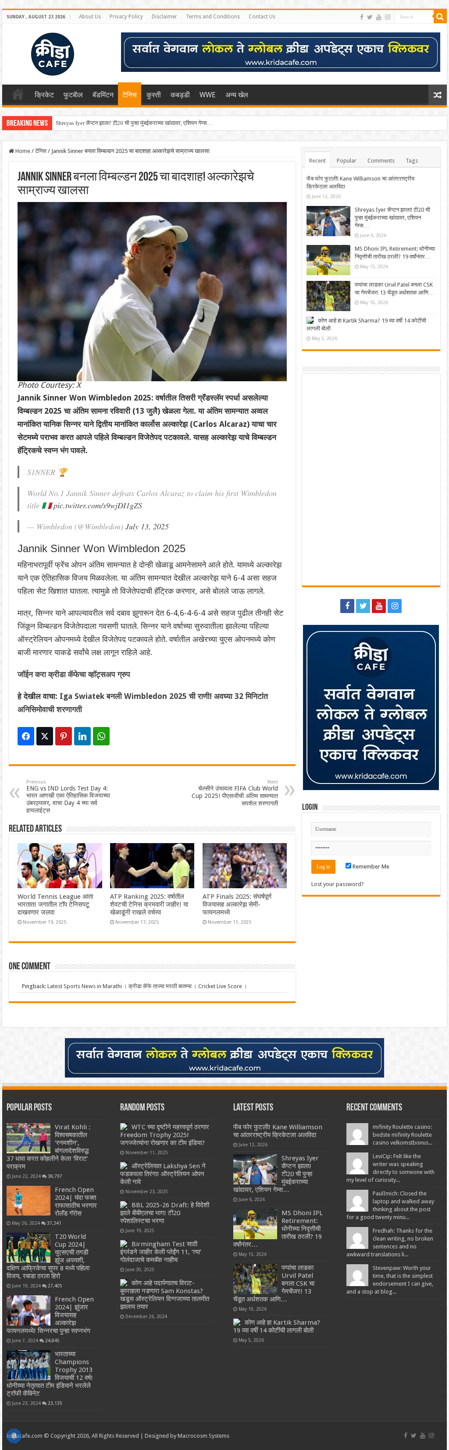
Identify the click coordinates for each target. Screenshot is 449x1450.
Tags (412, 160)
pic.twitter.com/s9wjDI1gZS (97, 505)
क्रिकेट (44, 95)
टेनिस (129, 95)
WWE (208, 95)
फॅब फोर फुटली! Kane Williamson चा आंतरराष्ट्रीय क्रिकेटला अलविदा (277, 1131)
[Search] (440, 16)
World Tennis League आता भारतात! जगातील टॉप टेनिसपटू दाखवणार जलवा (55, 904)
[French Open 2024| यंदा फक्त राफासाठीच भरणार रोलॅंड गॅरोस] (28, 1201)
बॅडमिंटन (103, 95)
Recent (317, 160)
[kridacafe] (42, 52)
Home (18, 94)
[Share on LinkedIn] (82, 736)
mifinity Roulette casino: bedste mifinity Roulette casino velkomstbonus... (402, 1135)
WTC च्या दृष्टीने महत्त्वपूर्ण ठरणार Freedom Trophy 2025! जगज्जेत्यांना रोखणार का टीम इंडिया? (164, 1135)
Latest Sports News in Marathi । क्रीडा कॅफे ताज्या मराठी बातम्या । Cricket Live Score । (147, 986)
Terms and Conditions (213, 17)
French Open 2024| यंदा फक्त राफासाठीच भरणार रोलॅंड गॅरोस (76, 1201)
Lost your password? (337, 884)
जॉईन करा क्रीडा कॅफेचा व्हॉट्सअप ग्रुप (74, 674)
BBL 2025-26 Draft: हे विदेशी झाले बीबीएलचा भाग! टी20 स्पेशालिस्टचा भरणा (164, 1213)
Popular (346, 160)
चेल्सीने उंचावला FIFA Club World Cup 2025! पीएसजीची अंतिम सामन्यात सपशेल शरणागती (235, 793)
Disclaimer (164, 17)
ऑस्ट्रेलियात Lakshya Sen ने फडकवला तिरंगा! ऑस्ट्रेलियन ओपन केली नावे (163, 1174)
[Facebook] (361, 17)
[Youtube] (378, 17)
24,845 (52, 1340)
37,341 (54, 1223)
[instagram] (387, 17)
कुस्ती (153, 95)
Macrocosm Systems (203, 1435)
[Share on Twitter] (44, 736)
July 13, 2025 (147, 526)
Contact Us (262, 17)
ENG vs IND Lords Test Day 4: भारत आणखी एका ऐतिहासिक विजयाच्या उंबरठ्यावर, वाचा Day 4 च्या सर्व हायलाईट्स (68, 796)
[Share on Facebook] (26, 736)
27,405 (55, 1285)
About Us (90, 17)
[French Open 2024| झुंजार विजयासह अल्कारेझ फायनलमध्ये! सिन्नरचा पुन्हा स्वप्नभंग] (28, 1310)
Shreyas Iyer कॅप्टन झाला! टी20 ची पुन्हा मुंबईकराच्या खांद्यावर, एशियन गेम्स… (134, 123)
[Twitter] (370, 17)
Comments (381, 160)
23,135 (55, 1403)
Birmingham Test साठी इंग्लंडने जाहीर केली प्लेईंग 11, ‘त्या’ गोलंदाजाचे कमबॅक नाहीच (160, 1252)
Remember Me (370, 866)
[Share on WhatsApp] (101, 736)
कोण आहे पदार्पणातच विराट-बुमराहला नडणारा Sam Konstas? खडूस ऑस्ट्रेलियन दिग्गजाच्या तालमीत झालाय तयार (164, 1295)
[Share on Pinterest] (63, 736)
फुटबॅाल (73, 95)
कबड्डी (180, 95)
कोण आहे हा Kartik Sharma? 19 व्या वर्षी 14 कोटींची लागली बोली (276, 1326)
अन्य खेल (236, 95)
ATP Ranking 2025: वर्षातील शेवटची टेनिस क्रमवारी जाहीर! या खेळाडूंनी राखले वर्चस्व (149, 904)
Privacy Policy (126, 17)
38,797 (55, 1176)
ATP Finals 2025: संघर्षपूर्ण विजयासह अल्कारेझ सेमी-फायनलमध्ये (237, 904)
